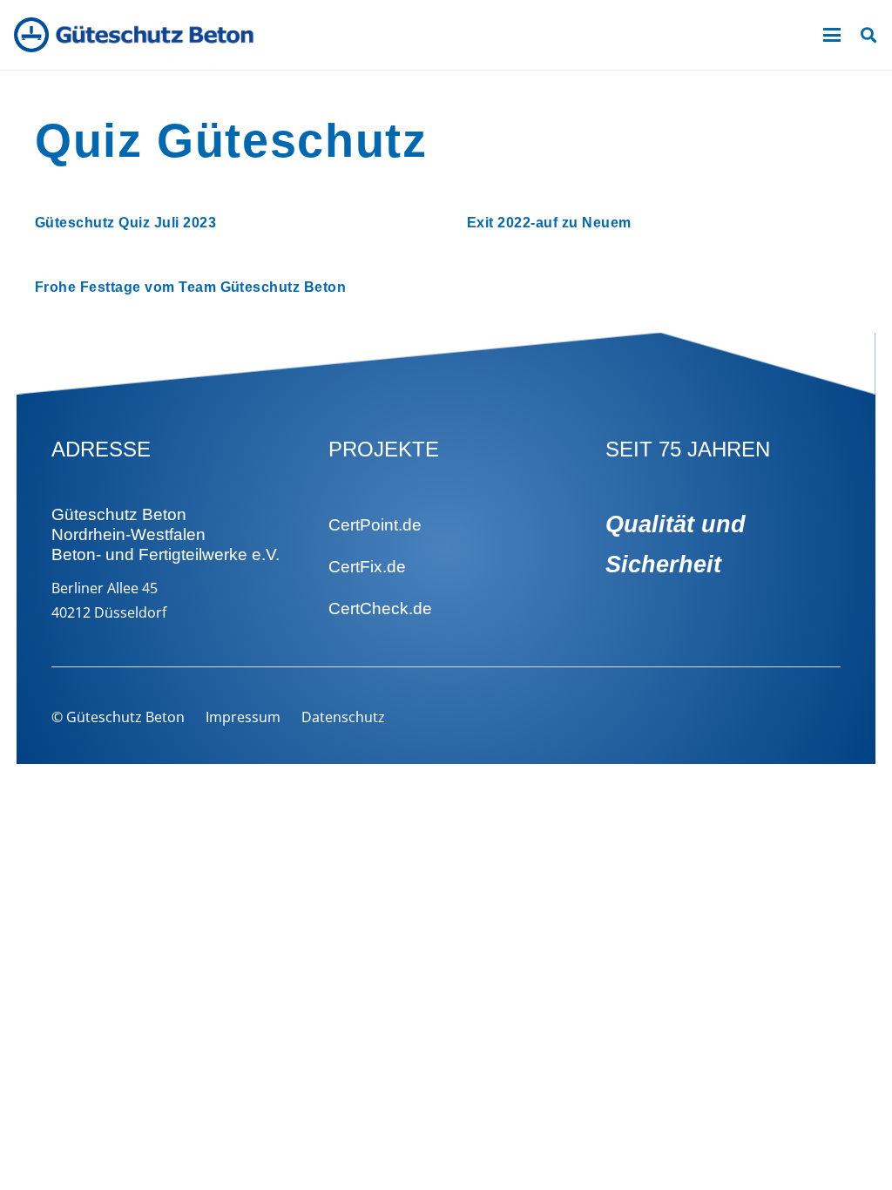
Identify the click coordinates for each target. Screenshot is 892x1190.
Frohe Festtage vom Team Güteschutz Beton (190, 287)
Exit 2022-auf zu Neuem (549, 222)
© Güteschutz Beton (118, 717)
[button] (832, 35)
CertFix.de (367, 567)
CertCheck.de (380, 608)
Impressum (243, 717)
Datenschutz (343, 717)
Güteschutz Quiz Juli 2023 (125, 222)
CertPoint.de (375, 525)
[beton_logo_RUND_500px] (31, 34)
